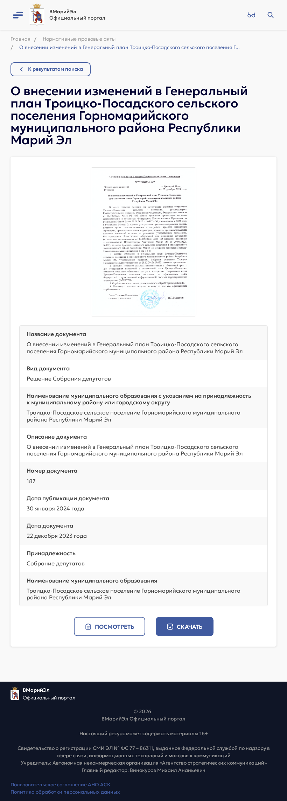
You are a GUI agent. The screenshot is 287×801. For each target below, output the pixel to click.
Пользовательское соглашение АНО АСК (60, 784)
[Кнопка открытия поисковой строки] (270, 15)
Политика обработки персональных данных (65, 792)
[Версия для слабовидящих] (251, 15)
